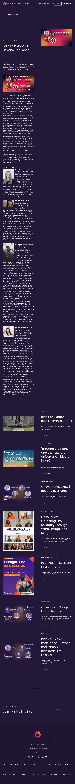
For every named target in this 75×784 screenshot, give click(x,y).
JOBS (50, 774)
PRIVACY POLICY (26, 774)
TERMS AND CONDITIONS (40, 774)
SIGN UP (56, 709)
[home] (10, 3)
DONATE (57, 3)
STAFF (55, 774)
